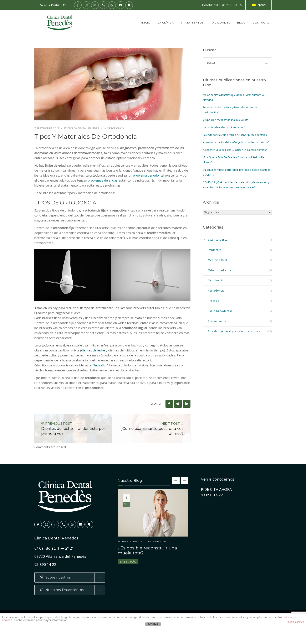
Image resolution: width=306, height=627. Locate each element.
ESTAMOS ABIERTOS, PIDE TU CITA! (222, 5)
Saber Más (128, 561)
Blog (241, 22)
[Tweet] (178, 404)
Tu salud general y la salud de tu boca (234, 331)
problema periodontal (148, 175)
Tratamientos (192, 22)
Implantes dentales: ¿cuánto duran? (224, 127)
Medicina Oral (217, 260)
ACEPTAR (153, 624)
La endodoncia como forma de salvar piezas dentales (235, 135)
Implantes (214, 250)
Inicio (146, 22)
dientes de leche (93, 350)
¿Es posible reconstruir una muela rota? (226, 120)
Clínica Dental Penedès (83, 128)
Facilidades (220, 22)
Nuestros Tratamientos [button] (64, 590)
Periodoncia (216, 290)
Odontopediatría (219, 270)
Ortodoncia (115, 128)
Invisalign (100, 365)
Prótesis (213, 301)
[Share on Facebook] (169, 404)
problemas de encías (103, 180)
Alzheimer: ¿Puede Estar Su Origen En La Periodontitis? (235, 150)
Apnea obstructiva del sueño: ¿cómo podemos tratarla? (236, 142)
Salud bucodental (220, 311)
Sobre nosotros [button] (58, 577)
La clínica (166, 22)
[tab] (70, 577)
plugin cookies (295, 622)
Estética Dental (218, 239)
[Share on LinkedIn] (186, 404)
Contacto (261, 22)
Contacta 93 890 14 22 (53, 5)
